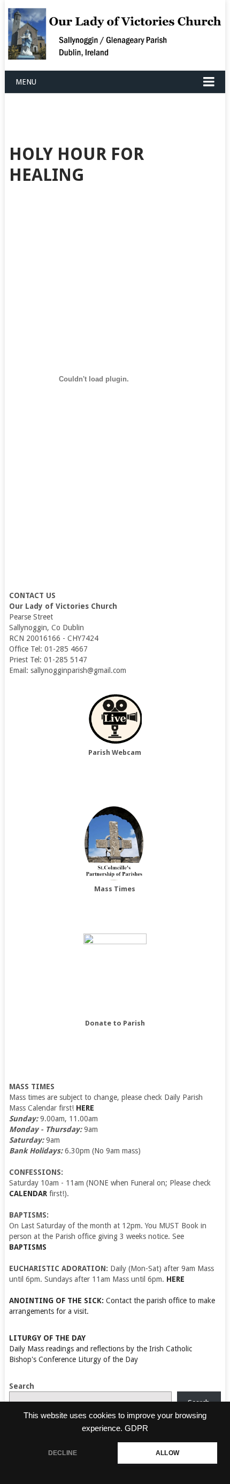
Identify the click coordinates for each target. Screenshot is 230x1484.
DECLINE (62, 1453)
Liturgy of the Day (108, 1359)
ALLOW (167, 1453)
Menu (26, 82)
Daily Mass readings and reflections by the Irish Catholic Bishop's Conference (100, 1349)
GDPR (136, 1428)
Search (21, 1386)
